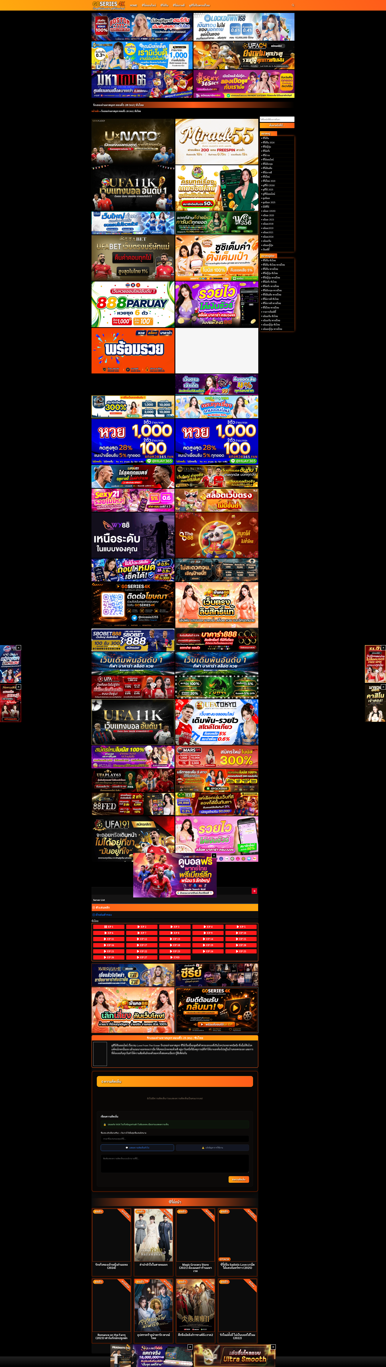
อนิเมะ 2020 (268, 215)
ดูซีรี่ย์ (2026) (269, 185)
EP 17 (143, 945)
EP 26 (110, 957)
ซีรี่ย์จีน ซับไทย (269, 260)
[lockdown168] (244, 27)
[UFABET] (133, 258)
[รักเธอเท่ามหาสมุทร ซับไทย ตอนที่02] (254, 891)
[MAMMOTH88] (133, 406)
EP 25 (242, 951)
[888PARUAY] (133, 304)
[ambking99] (216, 839)
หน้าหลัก (95, 111)
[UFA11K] (133, 188)
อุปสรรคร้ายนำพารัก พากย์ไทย (153, 1336)
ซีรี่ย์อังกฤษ (268, 164)
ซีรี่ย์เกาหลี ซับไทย (271, 299)
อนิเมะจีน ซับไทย (270, 316)
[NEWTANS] (10, 703)
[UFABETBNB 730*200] (216, 476)
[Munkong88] (216, 605)
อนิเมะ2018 (268, 223)
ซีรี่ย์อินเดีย (267, 168)
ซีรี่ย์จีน (164, 5)
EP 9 (209, 932)
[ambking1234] (216, 406)
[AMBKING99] (216, 304)
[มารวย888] (375, 703)
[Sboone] (133, 663)
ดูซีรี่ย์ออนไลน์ (269, 194)
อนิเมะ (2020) (269, 211)
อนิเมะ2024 (268, 236)
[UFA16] (133, 722)
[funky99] (216, 384)
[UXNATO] (133, 141)
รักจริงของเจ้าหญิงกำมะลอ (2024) (111, 1266)
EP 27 (143, 957)
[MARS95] (216, 757)
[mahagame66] (142, 84)
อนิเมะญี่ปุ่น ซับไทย (271, 324)
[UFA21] (133, 476)
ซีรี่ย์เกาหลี (179, 5)
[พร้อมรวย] (133, 350)
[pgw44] (216, 687)
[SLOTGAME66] (375, 664)
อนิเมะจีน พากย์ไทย (271, 320)
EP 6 (110, 932)
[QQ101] (216, 804)
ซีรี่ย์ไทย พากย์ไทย (271, 307)
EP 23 (176, 951)
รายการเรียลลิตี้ (269, 311)
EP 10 (242, 932)
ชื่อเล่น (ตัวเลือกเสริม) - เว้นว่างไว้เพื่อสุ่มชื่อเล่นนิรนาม (123, 1133)
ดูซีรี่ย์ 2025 (268, 189)
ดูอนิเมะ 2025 (269, 202)
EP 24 (209, 951)
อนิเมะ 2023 (268, 219)
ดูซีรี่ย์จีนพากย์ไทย (199, 5)
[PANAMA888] (10, 664)
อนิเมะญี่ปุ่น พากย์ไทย (272, 329)
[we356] (216, 223)
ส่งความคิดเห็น (238, 1179)
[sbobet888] (133, 640)
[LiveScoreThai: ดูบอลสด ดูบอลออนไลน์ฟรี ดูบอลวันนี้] (175, 875)
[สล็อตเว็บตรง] (216, 500)
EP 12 (143, 938)
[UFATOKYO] (216, 722)
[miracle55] (216, 141)
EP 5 (242, 926)
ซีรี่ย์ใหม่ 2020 (269, 181)
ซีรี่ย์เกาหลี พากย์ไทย (272, 303)
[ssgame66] (151, 1355)
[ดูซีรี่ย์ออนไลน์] (216, 975)
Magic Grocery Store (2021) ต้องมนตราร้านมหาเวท (195, 1268)
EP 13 (176, 938)
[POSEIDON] (133, 570)
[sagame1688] (133, 975)
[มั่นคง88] (133, 1010)
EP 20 (242, 945)
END (176, 957)
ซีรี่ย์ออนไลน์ (149, 5)
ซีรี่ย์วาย (266, 155)
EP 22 (143, 951)
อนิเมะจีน (267, 241)
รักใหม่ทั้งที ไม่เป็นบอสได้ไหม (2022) (237, 1336)
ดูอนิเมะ (266, 198)
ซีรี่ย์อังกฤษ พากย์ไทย (272, 290)
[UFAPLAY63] (133, 780)
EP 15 (242, 938)
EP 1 (110, 926)
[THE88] (216, 535)
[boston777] (142, 27)
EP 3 (176, 926)
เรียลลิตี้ (266, 249)
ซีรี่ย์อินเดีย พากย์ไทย (272, 294)
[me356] (133, 223)
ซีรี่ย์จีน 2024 (268, 142)
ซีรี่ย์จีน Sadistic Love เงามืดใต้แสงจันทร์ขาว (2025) (237, 1266)
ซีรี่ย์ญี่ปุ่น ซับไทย (270, 273)
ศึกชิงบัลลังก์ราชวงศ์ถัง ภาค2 (195, 1335)
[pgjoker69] (216, 780)
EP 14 (209, 938)
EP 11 (110, 938)
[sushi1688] (216, 258)
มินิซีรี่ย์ (266, 206)
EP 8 (176, 932)
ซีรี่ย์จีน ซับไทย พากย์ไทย (274, 264)
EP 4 (209, 926)
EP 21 (110, 951)
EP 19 (209, 945)
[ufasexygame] (133, 757)
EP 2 (143, 926)
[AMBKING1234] (216, 188)
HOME (133, 5)
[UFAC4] (244, 55)
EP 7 (143, 932)
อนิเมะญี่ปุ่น (268, 245)
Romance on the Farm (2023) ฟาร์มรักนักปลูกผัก (111, 1336)
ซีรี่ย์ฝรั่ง (266, 151)
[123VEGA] (216, 570)
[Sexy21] (133, 500)
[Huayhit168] (142, 55)
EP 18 (176, 945)
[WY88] (133, 535)
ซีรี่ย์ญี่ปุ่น (267, 146)
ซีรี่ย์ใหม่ (266, 176)
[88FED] (133, 804)
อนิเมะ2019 (268, 228)
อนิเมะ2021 (268, 232)
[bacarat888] (216, 640)
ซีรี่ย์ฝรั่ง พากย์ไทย (271, 286)
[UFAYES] (133, 687)
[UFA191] (133, 839)
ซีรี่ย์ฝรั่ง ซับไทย (270, 281)
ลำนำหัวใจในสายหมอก (154, 1264)
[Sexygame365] (244, 84)
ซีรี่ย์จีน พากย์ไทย (270, 269)
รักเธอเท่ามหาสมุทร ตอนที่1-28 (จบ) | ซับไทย (118, 105)
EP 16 (110, 945)
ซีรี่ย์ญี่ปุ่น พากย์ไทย (271, 277)
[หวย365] (133, 442)
